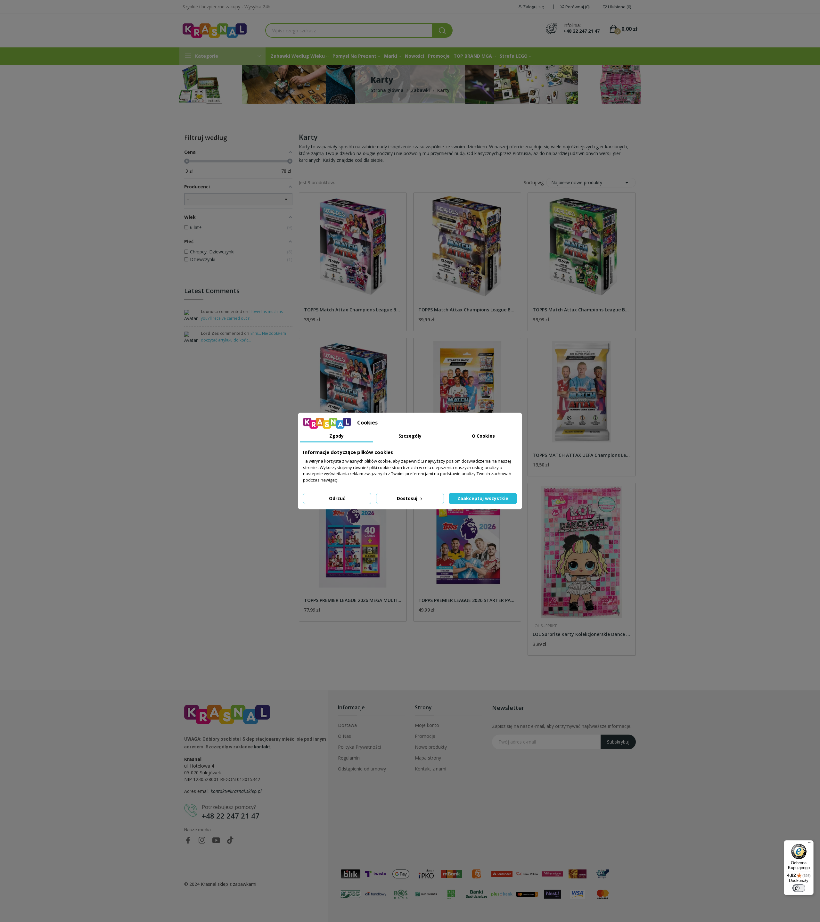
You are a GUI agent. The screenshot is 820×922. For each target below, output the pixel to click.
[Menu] (810, 844)
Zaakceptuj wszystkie (482, 498)
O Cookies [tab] (483, 436)
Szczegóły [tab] (410, 436)
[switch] (798, 888)
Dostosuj (408, 498)
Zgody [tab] (336, 436)
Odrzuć (337, 498)
